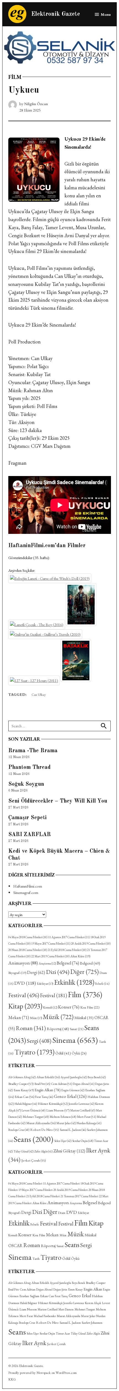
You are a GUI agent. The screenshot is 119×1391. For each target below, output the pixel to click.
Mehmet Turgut (36, 1117)
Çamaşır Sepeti (27, 818)
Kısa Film (89, 1007)
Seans (33, 1139)
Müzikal (84, 1017)
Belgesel (68, 963)
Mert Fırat (86, 1117)
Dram (61, 1213)
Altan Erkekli (48, 1077)
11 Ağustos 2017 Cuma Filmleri (69, 937)
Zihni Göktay (69, 1151)
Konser (68, 1007)
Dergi (36, 972)
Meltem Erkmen (63, 1117)
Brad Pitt (42, 1084)
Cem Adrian (61, 1084)
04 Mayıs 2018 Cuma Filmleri (27, 937)
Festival (23, 995)
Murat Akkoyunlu (41, 1123)
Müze (36, 1018)
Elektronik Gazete (55, 14)
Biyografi (17, 973)
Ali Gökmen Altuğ (22, 1077)
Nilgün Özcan (36, 103)
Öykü (79, 1053)
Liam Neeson (57, 1110)
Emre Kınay (24, 1090)
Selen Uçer (62, 1141)
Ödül (63, 1053)
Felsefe (102, 983)
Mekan (18, 1017)
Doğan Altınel (83, 1084)
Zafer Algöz (43, 1151)
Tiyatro (34, 1052)
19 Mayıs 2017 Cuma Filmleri (50, 943)
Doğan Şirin (60, 1289)
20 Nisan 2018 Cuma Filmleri (27, 950)
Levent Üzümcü (33, 1110)
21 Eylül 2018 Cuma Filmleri (67, 950)
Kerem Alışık (93, 1303)
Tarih (36, 1258)
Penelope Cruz (18, 1130)
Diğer (84, 972)
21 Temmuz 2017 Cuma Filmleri (79, 1196)
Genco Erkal (70, 1096)
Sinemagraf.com (25, 892)
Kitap (25, 1006)
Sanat (76, 1029)
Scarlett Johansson (92, 1323)
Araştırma (47, 963)
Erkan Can (24, 1097)
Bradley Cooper (21, 1084)
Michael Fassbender (45, 1316)
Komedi (50, 1007)
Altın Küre (80, 956)
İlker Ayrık (34, 1343)
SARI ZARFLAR (29, 834)
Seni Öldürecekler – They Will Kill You (57, 801)
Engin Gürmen (72, 1090)
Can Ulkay (39, 694)
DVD (25, 983)
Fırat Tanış (44, 1097)
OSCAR (15, 1245)
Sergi (39, 1040)
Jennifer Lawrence (81, 1104)
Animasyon (23, 963)
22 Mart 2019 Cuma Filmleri (50, 956)
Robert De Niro (44, 1130)
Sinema (75, 1040)
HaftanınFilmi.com (27, 886)
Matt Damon (66, 1309)
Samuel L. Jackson (73, 1130)
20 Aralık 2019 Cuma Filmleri (90, 943)
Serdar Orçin (82, 1141)
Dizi (57, 972)
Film (14, 77)
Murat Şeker (66, 1123)
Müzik (58, 1017)
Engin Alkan (48, 1089)
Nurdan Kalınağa (89, 1123)
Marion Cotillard (82, 1110)
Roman (31, 1028)
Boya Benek (97, 1077)
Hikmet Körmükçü (53, 1104)
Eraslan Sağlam (29, 1296)
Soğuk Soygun (26, 784)
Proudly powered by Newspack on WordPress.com (42, 1372)
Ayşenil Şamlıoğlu (74, 1077)
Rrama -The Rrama (33, 751)
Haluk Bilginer (26, 1104)
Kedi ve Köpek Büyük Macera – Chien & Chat (59, 855)
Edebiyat (45, 984)
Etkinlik (74, 982)
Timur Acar (63, 1333)
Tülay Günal (23, 1151)
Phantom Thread (29, 767)
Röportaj (58, 1028)
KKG (12, 1379)
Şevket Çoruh (33, 1160)
